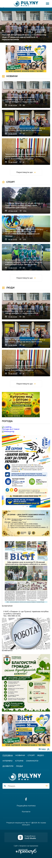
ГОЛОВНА (8, 755)
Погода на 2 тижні (10, 429)
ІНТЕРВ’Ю (7, 761)
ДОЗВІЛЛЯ (8, 766)
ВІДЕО (40, 755)
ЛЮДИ (28, 31)
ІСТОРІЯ (19, 761)
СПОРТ (31, 755)
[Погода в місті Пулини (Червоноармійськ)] (26, 427)
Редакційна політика (26, 806)
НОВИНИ (40, 31)
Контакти (26, 812)
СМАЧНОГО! (32, 761)
